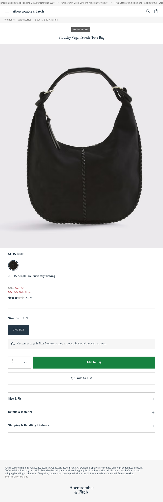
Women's (9, 20)
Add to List (84, 378)
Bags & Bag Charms (46, 20)
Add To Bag (94, 362)
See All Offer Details (16, 477)
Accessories (24, 20)
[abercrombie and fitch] (28, 11)
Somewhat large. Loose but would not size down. (76, 344)
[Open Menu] (5, 11)
